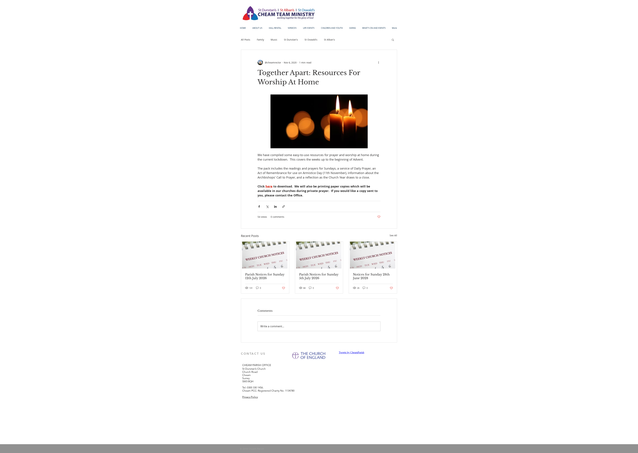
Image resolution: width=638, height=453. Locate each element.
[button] (392, 39)
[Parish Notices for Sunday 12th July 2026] (265, 255)
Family (260, 39)
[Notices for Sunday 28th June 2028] (373, 255)
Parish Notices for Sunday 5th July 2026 (318, 276)
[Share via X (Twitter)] (267, 206)
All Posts (245, 39)
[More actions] (378, 62)
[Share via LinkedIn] (275, 206)
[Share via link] (283, 206)
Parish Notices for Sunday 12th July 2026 (264, 276)
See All (393, 235)
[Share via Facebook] (259, 206)
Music (274, 39)
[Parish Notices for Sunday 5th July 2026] (319, 255)
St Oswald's (311, 39)
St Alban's (329, 39)
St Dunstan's (291, 39)
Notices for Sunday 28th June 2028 (371, 276)
